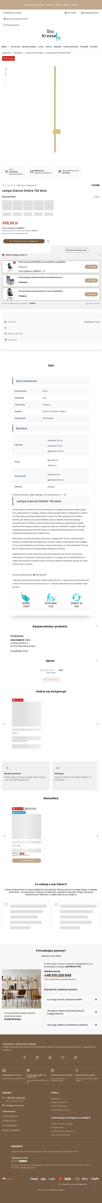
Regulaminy (56, 1098)
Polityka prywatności (59, 1102)
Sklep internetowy (50, 1190)
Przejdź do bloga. (12, 1019)
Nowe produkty (57, 1127)
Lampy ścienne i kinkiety (34, 53)
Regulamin (38, 1165)
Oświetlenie (18, 53)
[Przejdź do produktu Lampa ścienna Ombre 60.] (26, 720)
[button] (48, 241)
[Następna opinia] (97, 913)
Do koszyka (26, 746)
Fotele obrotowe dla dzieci (62, 1124)
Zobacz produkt (26, 860)
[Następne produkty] (97, 723)
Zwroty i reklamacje (59, 1106)
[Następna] (99, 4)
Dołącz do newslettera (23, 1161)
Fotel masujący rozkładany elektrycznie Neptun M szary (40, 277)
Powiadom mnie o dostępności (25, 241)
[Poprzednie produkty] (4, 723)
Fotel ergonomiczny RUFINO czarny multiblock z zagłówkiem (42, 262)
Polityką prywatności (28, 1168)
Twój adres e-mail (19, 1158)
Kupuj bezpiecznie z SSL (60, 1110)
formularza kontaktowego (35, 583)
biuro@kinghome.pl (19, 651)
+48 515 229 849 (57, 975)
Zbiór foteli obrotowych (60, 1135)
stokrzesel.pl (6, 53)
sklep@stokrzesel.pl (91, 13)
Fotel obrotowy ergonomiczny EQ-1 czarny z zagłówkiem (40, 291)
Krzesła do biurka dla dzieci (62, 1131)
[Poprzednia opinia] (4, 913)
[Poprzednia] (2, 4)
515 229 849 (71, 13)
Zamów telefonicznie (78, 250)
